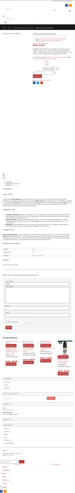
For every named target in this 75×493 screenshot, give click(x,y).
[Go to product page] (13, 342)
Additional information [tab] (13, 184)
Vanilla (25, 351)
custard (49, 59)
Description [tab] (9, 182)
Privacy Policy (8, 440)
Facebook (34, 82)
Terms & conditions (9, 443)
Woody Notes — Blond (12, 352)
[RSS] (70, 5)
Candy (65, 359)
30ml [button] (46, 64)
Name (7, 306)
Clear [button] (58, 68)
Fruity (47, 348)
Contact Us (7, 431)
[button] (5, 13)
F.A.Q (5, 437)
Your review (9, 286)
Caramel (60, 361)
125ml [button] (47, 63)
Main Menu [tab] (18, 464)
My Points (7, 388)
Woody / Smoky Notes (11, 350)
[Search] (42, 9)
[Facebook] (66, 5)
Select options (11, 346)
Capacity (35, 60)
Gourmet (65, 57)
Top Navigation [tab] (55, 464)
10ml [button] (46, 61)
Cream (55, 57)
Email (41, 82)
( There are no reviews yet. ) (41, 43)
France (60, 57)
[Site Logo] (59, 11)
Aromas (50, 57)
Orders (6, 385)
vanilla (54, 59)
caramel (35, 59)
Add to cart (37, 76)
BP (21, 453)
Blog (4, 476)
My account (7, 382)
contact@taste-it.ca (8, 410)
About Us (6, 428)
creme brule (42, 59)
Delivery (6, 434)
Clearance (4, 473)
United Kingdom (10, 349)
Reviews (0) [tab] (9, 185)
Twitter (38, 82)
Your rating (9, 281)
